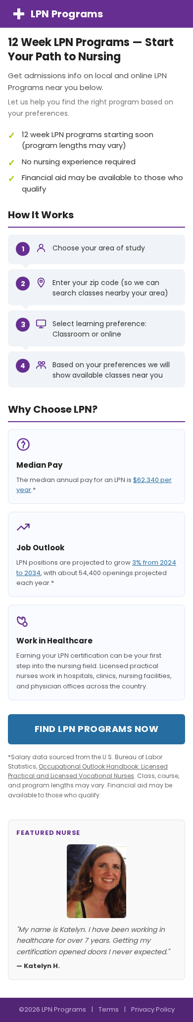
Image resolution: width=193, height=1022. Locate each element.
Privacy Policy (153, 1009)
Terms (108, 1009)
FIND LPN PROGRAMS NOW (97, 729)
